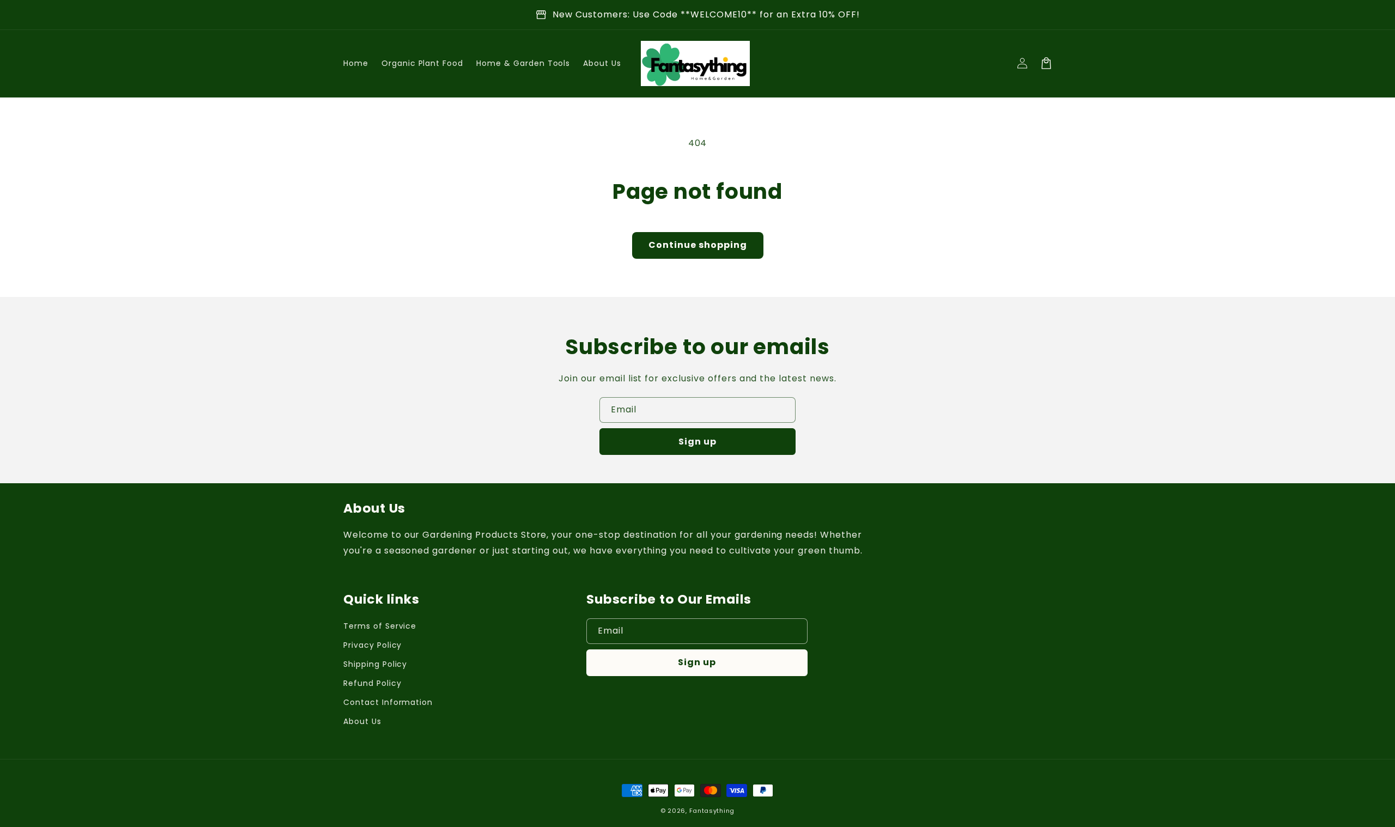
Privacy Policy (372, 645)
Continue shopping (697, 245)
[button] (1046, 63)
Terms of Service (379, 626)
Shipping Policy (375, 664)
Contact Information (388, 702)
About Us (362, 721)
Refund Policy (372, 683)
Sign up (697, 441)
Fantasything (712, 810)
